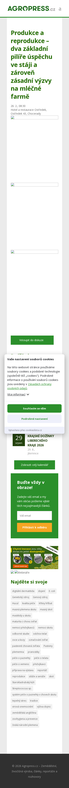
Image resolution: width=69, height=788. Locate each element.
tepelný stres (19, 700)
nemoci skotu (45, 627)
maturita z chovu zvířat (24, 621)
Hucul (15, 603)
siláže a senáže (37, 676)
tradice (34, 700)
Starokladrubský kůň (23, 682)
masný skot (46, 609)
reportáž (42, 670)
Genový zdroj (40, 597)
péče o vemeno (20, 664)
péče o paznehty (21, 658)
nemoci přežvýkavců (23, 627)
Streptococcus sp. (22, 688)
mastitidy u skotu (21, 615)
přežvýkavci (39, 664)
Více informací (16, 394)
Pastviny (48, 646)
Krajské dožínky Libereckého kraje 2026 (41, 440)
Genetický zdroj (20, 597)
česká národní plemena (25, 725)
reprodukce (18, 676)
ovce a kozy (18, 639)
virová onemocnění (22, 706)
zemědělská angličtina (24, 712)
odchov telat (40, 633)
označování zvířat (38, 639)
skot (51, 676)
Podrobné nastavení (34, 418)
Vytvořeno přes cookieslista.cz (25, 430)
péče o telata (41, 658)
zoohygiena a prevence (25, 718)
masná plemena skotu (24, 609)
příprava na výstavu (23, 670)
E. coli (52, 591)
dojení (41, 591)
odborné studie (20, 633)
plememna (18, 652)
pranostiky (33, 652)
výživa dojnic (44, 706)
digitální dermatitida (23, 591)
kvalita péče (28, 603)
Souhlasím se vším (34, 408)
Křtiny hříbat (45, 603)
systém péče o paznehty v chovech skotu (34, 694)
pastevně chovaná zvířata (26, 646)
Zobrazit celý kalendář (34, 465)
